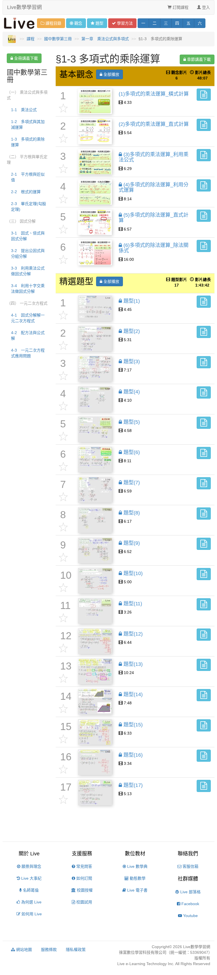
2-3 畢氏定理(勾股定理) (28, 206)
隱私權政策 (76, 949)
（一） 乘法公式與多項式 (27, 95)
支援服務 (82, 853)
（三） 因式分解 (21, 221)
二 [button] (155, 23)
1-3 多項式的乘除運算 (28, 142)
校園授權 (84, 890)
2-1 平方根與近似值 (28, 177)
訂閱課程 (180, 7)
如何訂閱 (83, 878)
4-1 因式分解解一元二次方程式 (28, 318)
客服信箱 (189, 866)
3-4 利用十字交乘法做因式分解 (28, 288)
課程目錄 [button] (52, 23)
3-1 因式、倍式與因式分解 (28, 236)
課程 (30, 38)
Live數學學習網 (24, 7)
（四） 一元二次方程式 (27, 303)
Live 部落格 (190, 892)
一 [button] (143, 23)
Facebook (189, 903)
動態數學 (137, 878)
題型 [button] (99, 23)
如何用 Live (31, 914)
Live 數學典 (136, 866)
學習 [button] (124, 23)
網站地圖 (23, 949)
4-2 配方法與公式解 (28, 335)
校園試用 (83, 902)
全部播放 (110, 74)
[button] (204, 95)
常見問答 (83, 866)
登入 (205, 7)
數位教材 (135, 853)
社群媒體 (188, 879)
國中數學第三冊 (58, 38)
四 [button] (177, 23)
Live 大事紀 (31, 878)
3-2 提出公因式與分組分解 (28, 253)
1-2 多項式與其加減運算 (28, 124)
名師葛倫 (30, 890)
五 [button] (188, 23)
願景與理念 (30, 866)
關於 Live (29, 853)
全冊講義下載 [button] (25, 58)
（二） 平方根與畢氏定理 (27, 159)
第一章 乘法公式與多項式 (105, 38)
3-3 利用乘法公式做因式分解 (28, 271)
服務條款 (49, 949)
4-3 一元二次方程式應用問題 (28, 353)
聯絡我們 (188, 853)
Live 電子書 (136, 890)
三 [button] (166, 23)
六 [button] (200, 23)
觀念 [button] (78, 23)
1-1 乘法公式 (24, 109)
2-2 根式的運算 (26, 192)
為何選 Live (31, 902)
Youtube (190, 915)
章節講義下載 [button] (198, 59)
